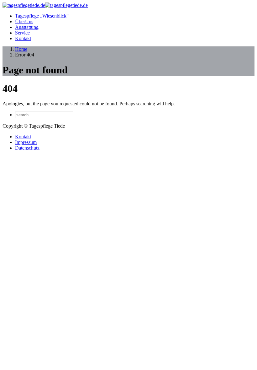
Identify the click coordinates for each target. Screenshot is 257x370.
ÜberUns (24, 21)
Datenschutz (27, 148)
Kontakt (23, 38)
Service (22, 32)
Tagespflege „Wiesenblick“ (42, 15)
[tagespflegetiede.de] (45, 5)
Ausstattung (27, 27)
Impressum (26, 142)
